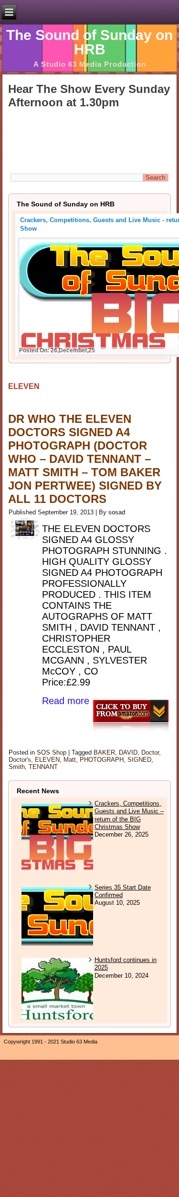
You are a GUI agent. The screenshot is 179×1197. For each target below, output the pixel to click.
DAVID (128, 752)
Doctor (150, 752)
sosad (116, 512)
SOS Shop (51, 752)
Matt (69, 759)
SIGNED (139, 759)
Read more (65, 701)
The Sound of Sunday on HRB (89, 42)
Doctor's (20, 759)
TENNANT (43, 766)
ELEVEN (47, 759)
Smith (17, 766)
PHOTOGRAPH (102, 759)
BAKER (104, 752)
